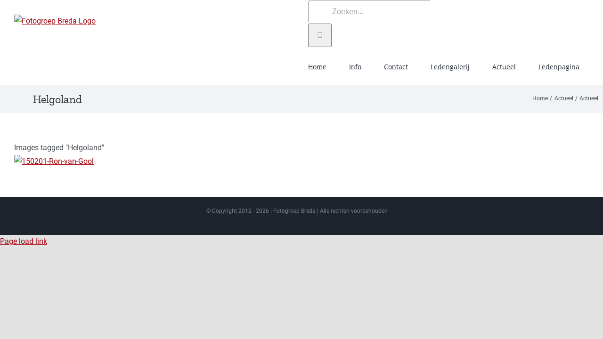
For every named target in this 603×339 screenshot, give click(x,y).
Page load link (23, 241)
